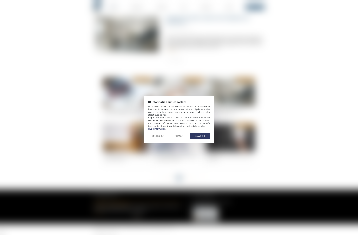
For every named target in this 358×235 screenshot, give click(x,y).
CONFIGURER (158, 136)
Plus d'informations (157, 128)
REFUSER (179, 136)
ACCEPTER (200, 135)
